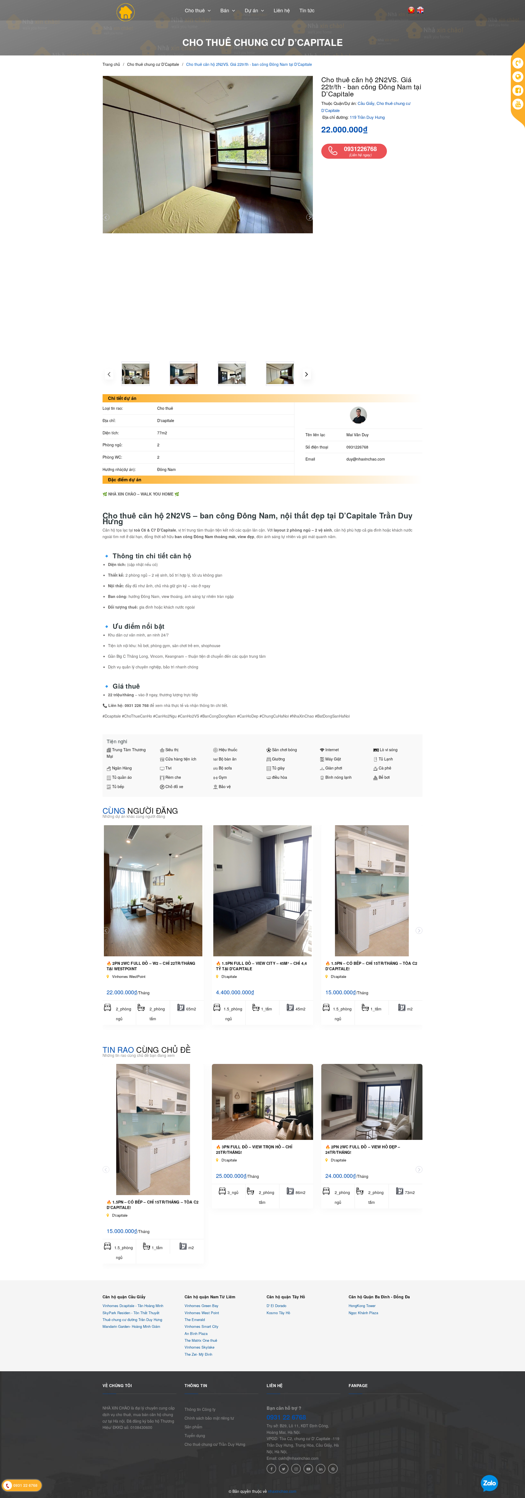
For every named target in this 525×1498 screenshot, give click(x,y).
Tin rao (147, 1049)
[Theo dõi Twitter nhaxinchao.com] (283, 1468)
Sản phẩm (193, 1426)
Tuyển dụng (195, 1435)
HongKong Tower (362, 1305)
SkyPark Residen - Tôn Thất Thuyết (131, 1312)
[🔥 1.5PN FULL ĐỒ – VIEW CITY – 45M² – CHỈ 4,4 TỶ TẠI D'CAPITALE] (262, 890)
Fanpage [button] (358, 1385)
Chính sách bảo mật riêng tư (209, 1418)
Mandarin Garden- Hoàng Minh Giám (131, 1326)
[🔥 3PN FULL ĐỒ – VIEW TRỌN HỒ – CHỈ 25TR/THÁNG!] (262, 1102)
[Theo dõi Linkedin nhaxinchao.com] (320, 1468)
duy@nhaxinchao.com (365, 459)
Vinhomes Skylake (199, 1347)
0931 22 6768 (286, 1417)
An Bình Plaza (196, 1333)
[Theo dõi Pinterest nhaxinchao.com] (333, 1468)
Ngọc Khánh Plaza (363, 1312)
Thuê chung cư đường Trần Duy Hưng (132, 1319)
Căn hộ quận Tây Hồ (286, 1296)
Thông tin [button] (196, 1385)
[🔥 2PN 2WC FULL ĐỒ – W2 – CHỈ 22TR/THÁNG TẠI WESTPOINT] (153, 890)
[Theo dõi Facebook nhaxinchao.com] (271, 1468)
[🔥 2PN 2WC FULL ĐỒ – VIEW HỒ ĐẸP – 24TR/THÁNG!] (371, 1102)
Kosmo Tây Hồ (278, 1312)
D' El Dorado (276, 1305)
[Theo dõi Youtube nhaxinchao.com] (308, 1468)
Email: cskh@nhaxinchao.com (293, 1458)
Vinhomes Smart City (201, 1326)
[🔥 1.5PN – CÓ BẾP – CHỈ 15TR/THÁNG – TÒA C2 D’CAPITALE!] (371, 890)
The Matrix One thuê (201, 1340)
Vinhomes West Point (202, 1312)
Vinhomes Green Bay (201, 1305)
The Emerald (195, 1319)
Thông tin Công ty (200, 1409)
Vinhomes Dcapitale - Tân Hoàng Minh (133, 1305)
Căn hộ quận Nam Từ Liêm (210, 1296)
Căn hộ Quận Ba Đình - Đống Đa (379, 1296)
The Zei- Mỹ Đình (198, 1354)
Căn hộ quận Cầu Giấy (124, 1296)
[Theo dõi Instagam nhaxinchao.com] (296, 1468)
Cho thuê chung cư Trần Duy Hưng (215, 1444)
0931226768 (357, 447)
